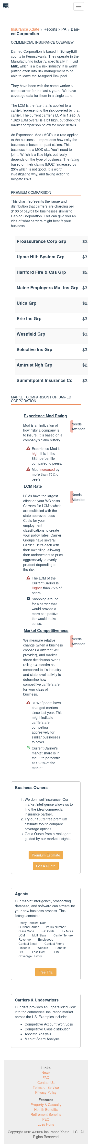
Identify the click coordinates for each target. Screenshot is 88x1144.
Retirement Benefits (46, 1114)
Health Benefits (46, 1109)
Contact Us (46, 1082)
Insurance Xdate (25, 29)
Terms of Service (46, 1087)
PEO (45, 1119)
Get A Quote (45, 865)
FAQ (46, 1077)
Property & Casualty (46, 1104)
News (46, 1072)
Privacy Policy (45, 1092)
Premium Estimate (46, 855)
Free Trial (45, 972)
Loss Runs (46, 1124)
